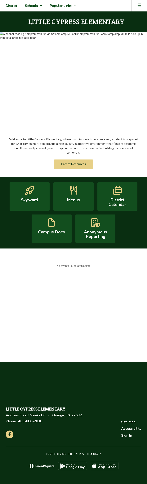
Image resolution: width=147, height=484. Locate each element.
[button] (33, 5)
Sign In (126, 435)
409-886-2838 (30, 421)
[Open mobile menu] (139, 5)
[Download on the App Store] (104, 466)
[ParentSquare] (42, 466)
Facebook (111, 316)
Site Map (128, 422)
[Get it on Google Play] (72, 466)
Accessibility (131, 428)
